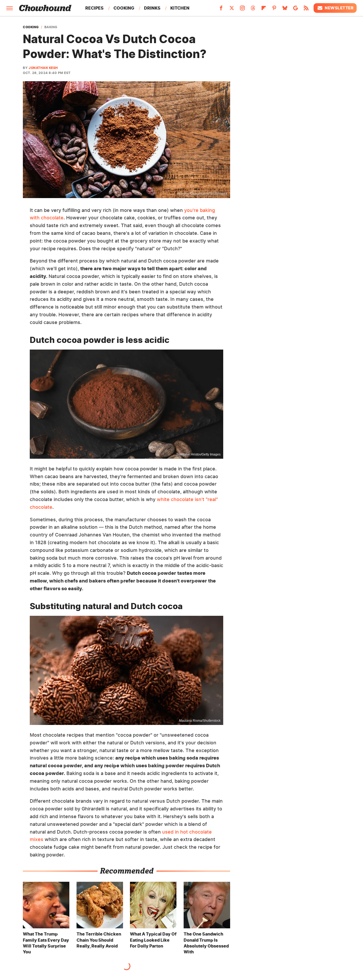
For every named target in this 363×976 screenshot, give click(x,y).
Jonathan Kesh (43, 68)
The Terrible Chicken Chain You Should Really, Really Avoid (99, 940)
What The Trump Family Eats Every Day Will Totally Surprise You (46, 942)
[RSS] (306, 9)
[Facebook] (221, 9)
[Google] (295, 9)
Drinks (152, 8)
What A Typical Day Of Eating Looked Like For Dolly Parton (153, 940)
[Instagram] (242, 9)
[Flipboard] (263, 9)
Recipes (94, 8)
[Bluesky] (285, 9)
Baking (50, 27)
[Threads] (253, 9)
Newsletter (339, 7)
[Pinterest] (274, 9)
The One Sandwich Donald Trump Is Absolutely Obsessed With (206, 942)
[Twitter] (232, 9)
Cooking (123, 8)
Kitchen (179, 8)
